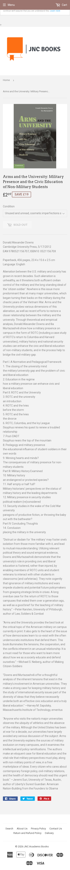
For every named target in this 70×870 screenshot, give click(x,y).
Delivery (49, 833)
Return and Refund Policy (27, 833)
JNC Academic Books (36, 846)
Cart (64, 4)
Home (6, 80)
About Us (22, 828)
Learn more (55, 10)
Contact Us (55, 828)
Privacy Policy (38, 828)
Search (9, 828)
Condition (9, 206)
